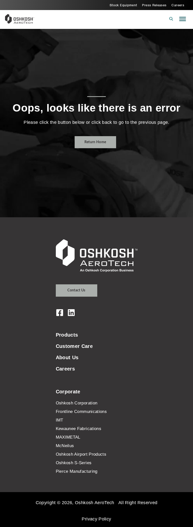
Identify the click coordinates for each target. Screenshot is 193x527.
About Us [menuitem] (67, 357)
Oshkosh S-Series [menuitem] (74, 462)
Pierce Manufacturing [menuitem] (77, 471)
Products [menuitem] (67, 335)
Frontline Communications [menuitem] (81, 411)
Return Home (95, 142)
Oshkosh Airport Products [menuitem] (81, 454)
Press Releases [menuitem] (154, 5)
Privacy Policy (96, 518)
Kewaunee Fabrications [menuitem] (79, 428)
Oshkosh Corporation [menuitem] (77, 403)
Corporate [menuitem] (68, 391)
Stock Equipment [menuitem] (123, 5)
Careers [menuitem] (177, 5)
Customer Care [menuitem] (74, 346)
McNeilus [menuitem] (65, 445)
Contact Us (76, 290)
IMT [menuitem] (59, 420)
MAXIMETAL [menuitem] (68, 437)
